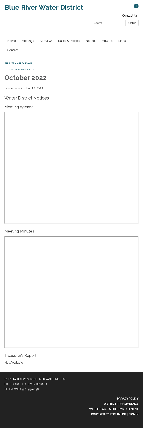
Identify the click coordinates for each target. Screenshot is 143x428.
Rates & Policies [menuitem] (69, 41)
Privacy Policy (128, 398)
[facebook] (136, 7)
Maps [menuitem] (122, 41)
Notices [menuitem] (91, 41)
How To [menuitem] (107, 41)
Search (132, 22)
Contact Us (130, 15)
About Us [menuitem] (46, 41)
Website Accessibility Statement (114, 409)
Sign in (134, 414)
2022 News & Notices (21, 69)
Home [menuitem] (11, 41)
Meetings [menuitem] (27, 41)
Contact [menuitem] (12, 50)
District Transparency (121, 403)
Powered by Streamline (109, 414)
